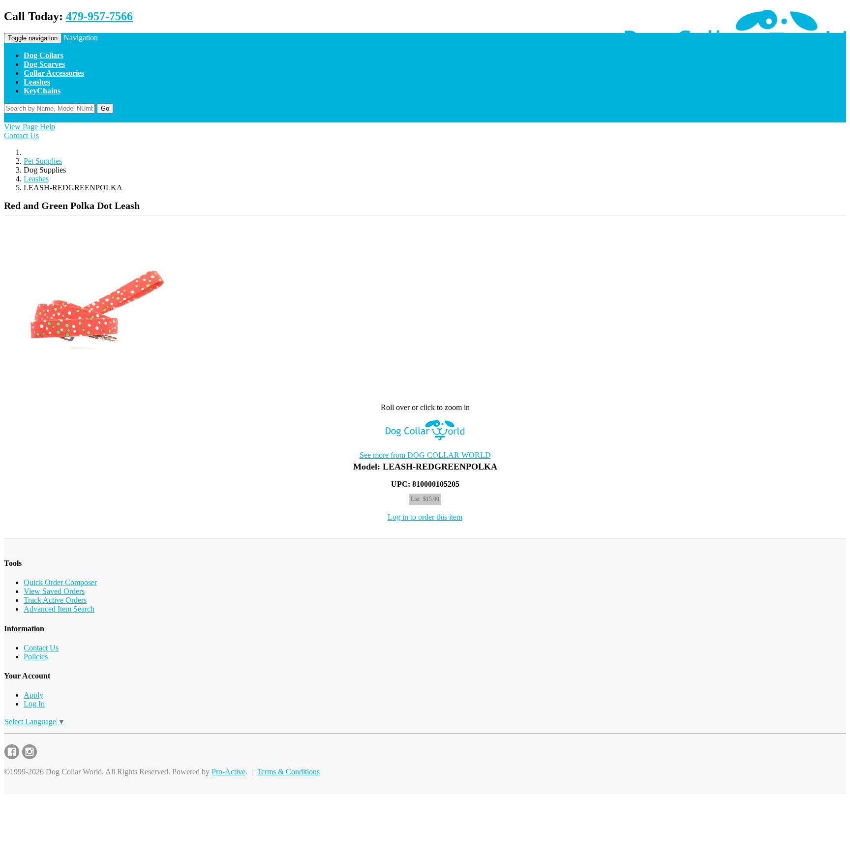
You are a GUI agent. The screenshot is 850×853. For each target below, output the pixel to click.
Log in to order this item (425, 517)
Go (105, 108)
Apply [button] (71, 118)
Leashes (36, 179)
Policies (36, 656)
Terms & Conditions (288, 771)
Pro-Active (228, 771)
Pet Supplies (43, 161)
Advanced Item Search (59, 609)
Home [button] (13, 118)
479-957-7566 (99, 16)
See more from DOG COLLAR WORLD (425, 455)
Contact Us (21, 135)
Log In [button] (93, 118)
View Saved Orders (54, 591)
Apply (33, 695)
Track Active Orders (55, 600)
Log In (34, 704)
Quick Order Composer (60, 582)
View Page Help (29, 126)
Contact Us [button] (42, 118)
